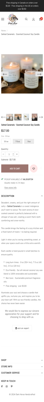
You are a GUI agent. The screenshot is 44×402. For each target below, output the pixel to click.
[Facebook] (3, 386)
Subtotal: (5, 159)
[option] (22, 73)
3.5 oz (6, 141)
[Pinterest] (13, 386)
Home (3, 30)
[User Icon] (33, 19)
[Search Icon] (26, 19)
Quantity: (5, 149)
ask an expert (23, 328)
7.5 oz (18, 141)
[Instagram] (8, 386)
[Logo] (12, 19)
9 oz (29, 141)
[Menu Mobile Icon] (2, 19)
